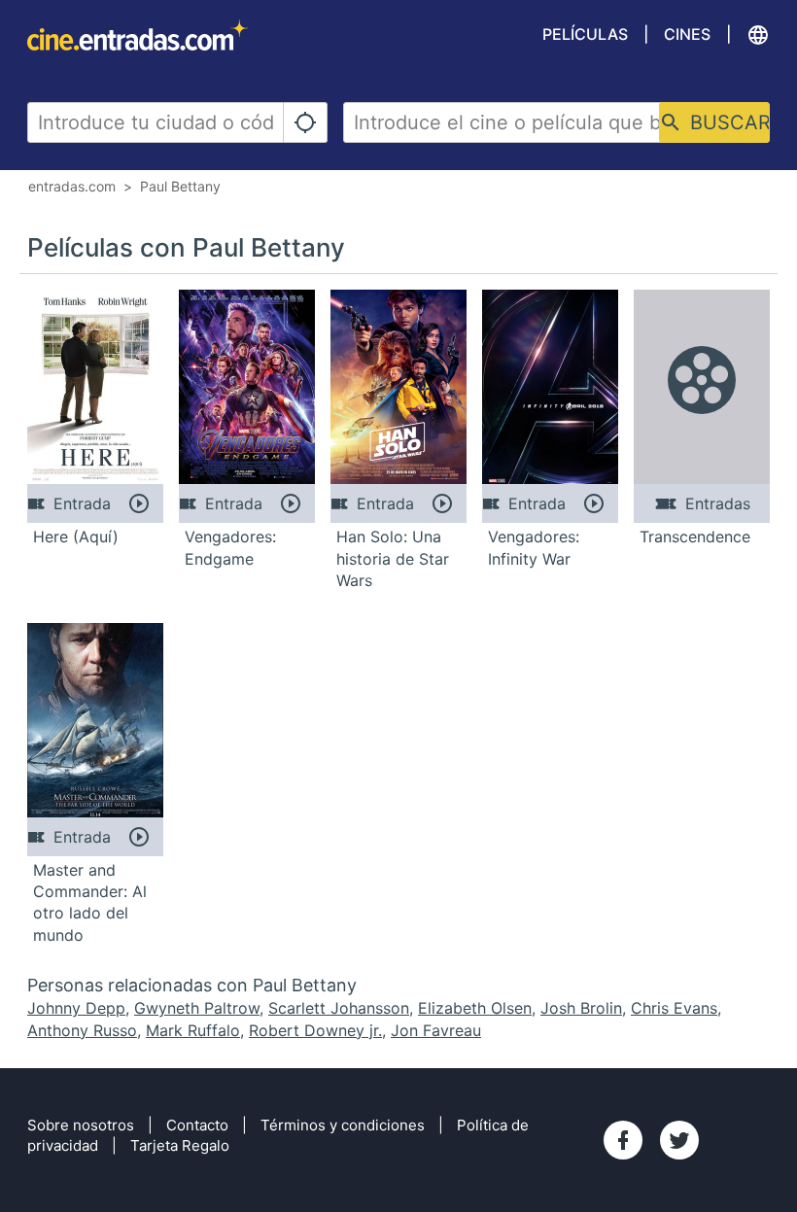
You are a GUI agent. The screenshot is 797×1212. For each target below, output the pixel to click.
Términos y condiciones (342, 1125)
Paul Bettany (180, 186)
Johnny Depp (76, 1008)
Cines (687, 34)
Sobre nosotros (80, 1125)
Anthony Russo (82, 1030)
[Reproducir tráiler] (138, 503)
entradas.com (72, 186)
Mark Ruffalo (193, 1030)
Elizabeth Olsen (475, 1008)
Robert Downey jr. (315, 1030)
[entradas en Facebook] (623, 1140)
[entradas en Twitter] (679, 1140)
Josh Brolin (581, 1008)
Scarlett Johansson (338, 1008)
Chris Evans (674, 1008)
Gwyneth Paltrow (197, 1008)
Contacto (197, 1125)
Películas (585, 34)
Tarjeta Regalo (179, 1145)
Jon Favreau (436, 1030)
